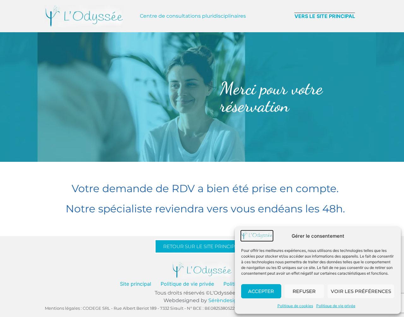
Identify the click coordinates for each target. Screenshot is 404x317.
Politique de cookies (295, 305)
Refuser (304, 291)
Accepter (261, 291)
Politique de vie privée (335, 305)
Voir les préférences (361, 291)
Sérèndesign (224, 300)
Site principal (135, 284)
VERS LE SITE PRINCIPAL (324, 16)
